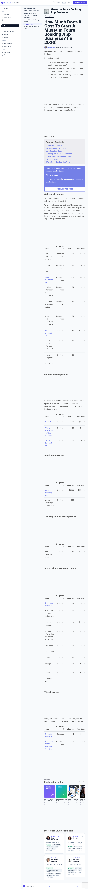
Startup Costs (49, 16)
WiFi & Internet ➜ (48, 443)
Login (70, 2)
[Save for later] (61, 835)
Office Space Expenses (31, 10)
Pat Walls (50, 47)
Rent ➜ (48, 422)
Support (42, 886)
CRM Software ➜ (49, 279)
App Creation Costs (30, 13)
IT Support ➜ (48, 333)
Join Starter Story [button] (79, 2)
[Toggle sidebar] (18, 8)
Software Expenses (30, 8)
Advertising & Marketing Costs (31, 20)
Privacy (48, 886)
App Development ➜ (48, 492)
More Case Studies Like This (31, 27)
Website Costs (28, 24)
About (36, 886)
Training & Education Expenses (30, 16)
